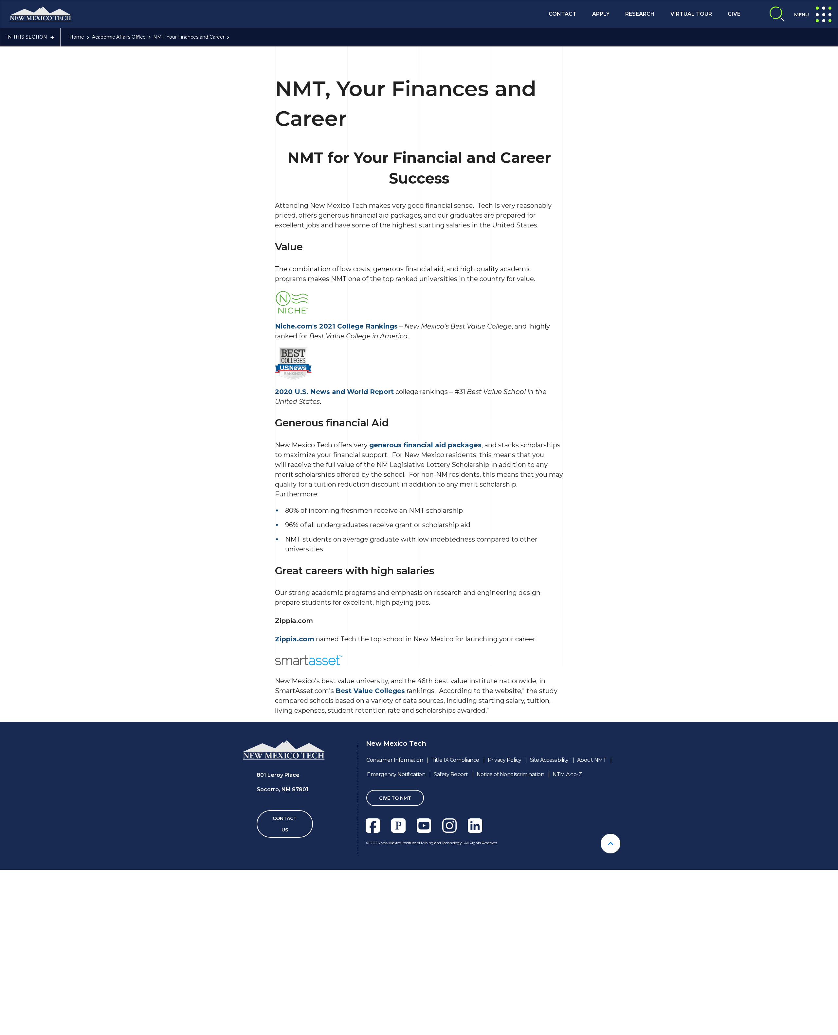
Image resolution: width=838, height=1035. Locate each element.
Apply (601, 14)
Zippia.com (294, 639)
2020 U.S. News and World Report (334, 392)
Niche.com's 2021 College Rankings (336, 326)
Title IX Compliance (455, 760)
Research (640, 14)
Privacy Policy (504, 760)
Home (76, 37)
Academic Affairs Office (119, 37)
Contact (562, 14)
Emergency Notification (396, 774)
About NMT (592, 760)
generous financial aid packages (425, 445)
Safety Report (451, 774)
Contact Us (285, 824)
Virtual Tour (691, 14)
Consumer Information (394, 760)
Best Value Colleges (370, 691)
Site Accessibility (549, 760)
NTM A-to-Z (567, 774)
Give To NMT (395, 798)
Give (734, 14)
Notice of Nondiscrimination (510, 774)
